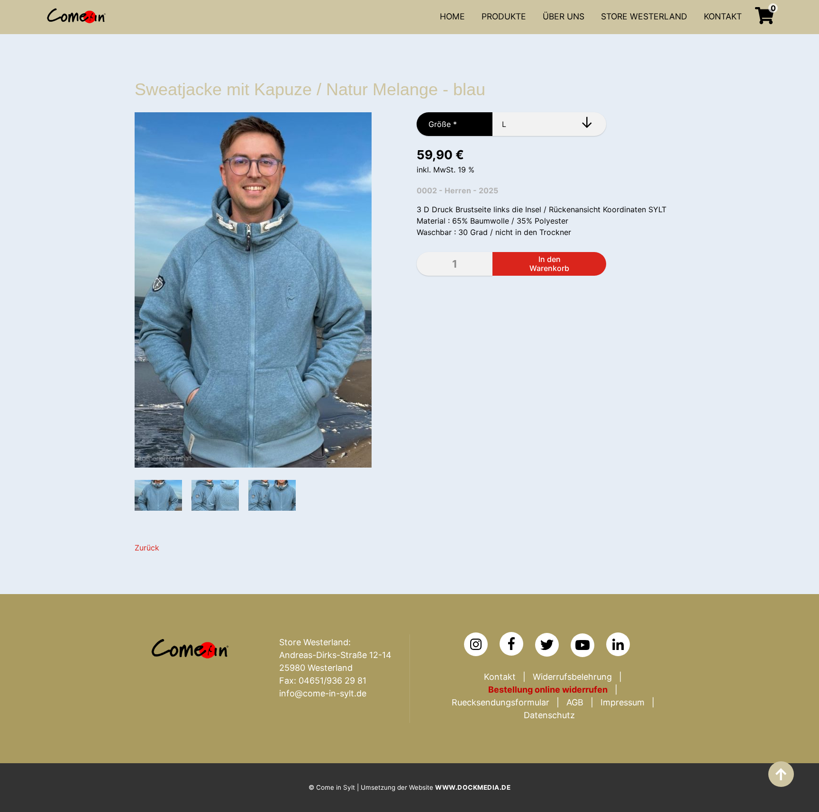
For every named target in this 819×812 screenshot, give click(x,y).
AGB (574, 702)
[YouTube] (582, 645)
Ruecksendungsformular (500, 702)
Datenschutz (549, 715)
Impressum (623, 702)
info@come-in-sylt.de (322, 693)
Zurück (147, 547)
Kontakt (500, 677)
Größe (437, 124)
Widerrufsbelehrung (572, 677)
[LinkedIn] (618, 644)
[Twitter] (547, 645)
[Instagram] (476, 644)
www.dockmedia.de (472, 787)
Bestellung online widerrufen (548, 690)
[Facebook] (511, 644)
